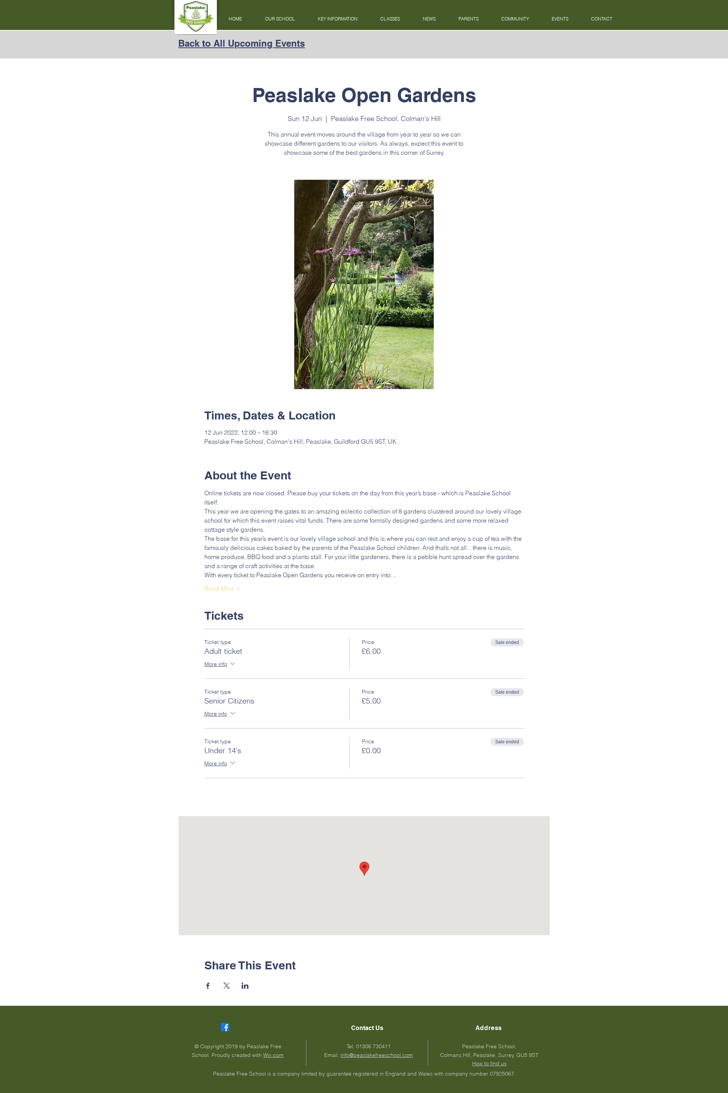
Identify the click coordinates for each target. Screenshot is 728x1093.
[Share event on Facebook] (208, 986)
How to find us (489, 1063)
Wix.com (273, 1055)
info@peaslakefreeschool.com (376, 1055)
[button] (279, 18)
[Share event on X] (226, 986)
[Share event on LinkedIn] (245, 986)
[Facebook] (225, 1027)
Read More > (222, 588)
